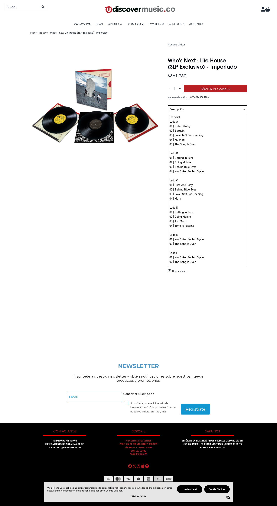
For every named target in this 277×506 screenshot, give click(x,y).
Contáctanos (138, 450)
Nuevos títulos (176, 44)
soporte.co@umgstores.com (64, 447)
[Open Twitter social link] (134, 466)
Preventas (196, 24)
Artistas (113, 24)
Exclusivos (156, 24)
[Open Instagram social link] (138, 466)
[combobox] (26, 7)
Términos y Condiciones (138, 447)
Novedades (176, 24)
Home (100, 24)
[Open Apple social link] (143, 466)
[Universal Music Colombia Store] (140, 9)
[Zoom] (95, 107)
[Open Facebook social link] (130, 466)
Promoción (82, 24)
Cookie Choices (138, 454)
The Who (43, 33)
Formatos (134, 24)
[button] (207, 271)
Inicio (33, 33)
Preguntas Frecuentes (138, 440)
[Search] (43, 7)
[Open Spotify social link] (147, 466)
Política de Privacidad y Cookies (138, 444)
